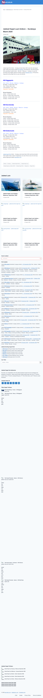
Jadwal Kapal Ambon (16, 163)
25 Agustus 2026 (26, 331)
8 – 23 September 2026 (29, 304)
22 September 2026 (33, 308)
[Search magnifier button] (40, 258)
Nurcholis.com (8, 692)
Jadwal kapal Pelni (7, 154)
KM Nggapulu (21, 69)
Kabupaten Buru (28, 72)
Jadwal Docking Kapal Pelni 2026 (8, 682)
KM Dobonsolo (7, 316)
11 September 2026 (36, 338)
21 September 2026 (34, 312)
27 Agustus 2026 (23, 319)
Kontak (20, 695)
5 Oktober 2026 (32, 301)
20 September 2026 (29, 278)
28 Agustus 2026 (24, 297)
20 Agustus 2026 (24, 342)
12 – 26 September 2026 (27, 286)
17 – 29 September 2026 (27, 293)
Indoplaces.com (15, 692)
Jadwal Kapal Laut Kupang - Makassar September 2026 (14, 668)
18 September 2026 (26, 268)
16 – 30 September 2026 (28, 274)
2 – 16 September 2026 (27, 316)
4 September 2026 (32, 297)
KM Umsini (5, 356)
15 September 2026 (33, 342)
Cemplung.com (22, 692)
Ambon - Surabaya (7, 163)
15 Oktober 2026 (34, 268)
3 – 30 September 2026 (26, 264)
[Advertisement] (21, 19)
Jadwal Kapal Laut (9, 9)
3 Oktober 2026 (37, 278)
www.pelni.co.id (18, 157)
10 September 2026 (32, 319)
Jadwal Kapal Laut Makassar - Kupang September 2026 (14, 671)
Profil (16, 695)
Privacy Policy (28, 695)
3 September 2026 (34, 335)
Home (4, 9)
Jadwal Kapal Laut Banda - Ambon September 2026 (14, 673)
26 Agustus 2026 (25, 312)
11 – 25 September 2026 (28, 289)
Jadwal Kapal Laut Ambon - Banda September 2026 (14, 676)
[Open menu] (41, 2)
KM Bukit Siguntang (8, 278)
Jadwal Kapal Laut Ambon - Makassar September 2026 (14, 678)
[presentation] (10, 184)
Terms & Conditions (37, 695)
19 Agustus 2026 (26, 335)
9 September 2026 (24, 301)
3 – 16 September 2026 (28, 327)
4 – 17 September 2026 (24, 323)
